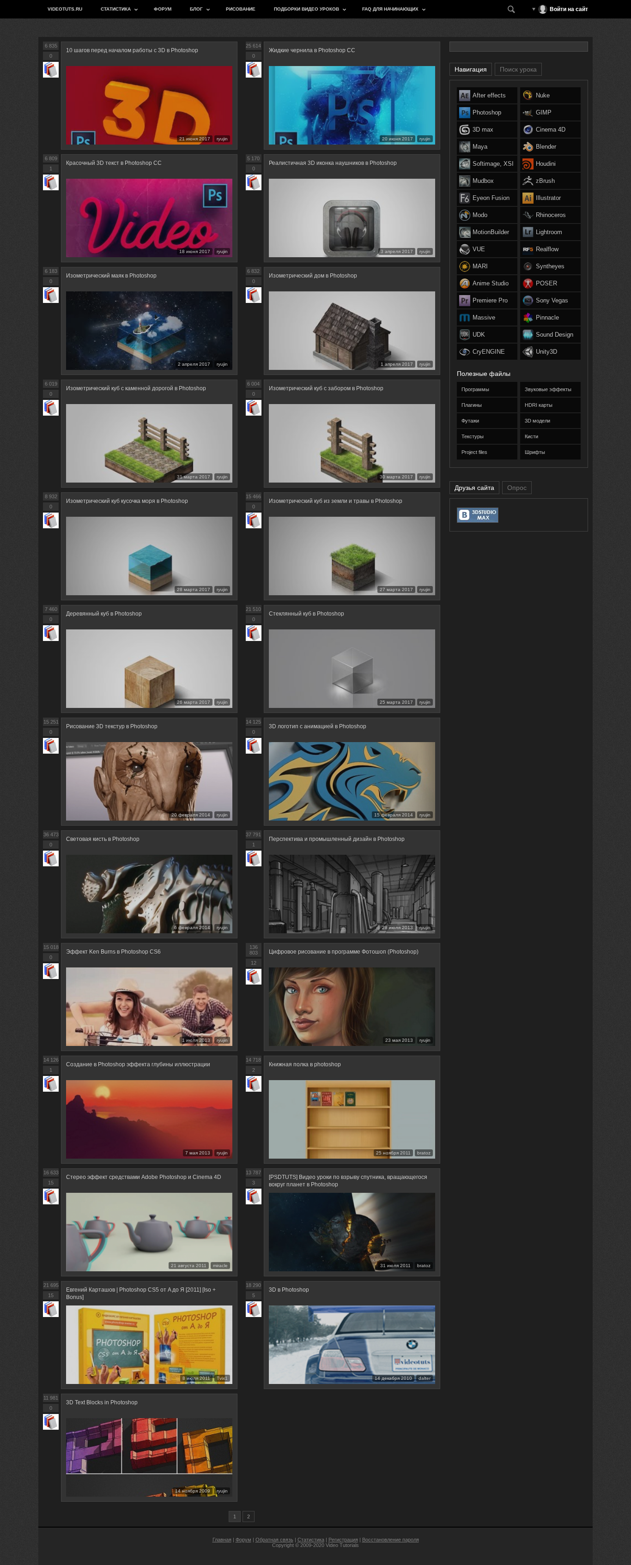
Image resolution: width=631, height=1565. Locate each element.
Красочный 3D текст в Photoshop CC (114, 163)
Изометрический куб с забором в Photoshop (326, 388)
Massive (484, 317)
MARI (480, 266)
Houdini (546, 163)
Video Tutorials (342, 1545)
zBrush (545, 180)
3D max (483, 129)
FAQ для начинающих (390, 9)
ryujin (222, 138)
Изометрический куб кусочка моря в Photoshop (127, 501)
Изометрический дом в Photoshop (313, 275)
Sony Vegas (552, 300)
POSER (546, 283)
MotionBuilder (491, 232)
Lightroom (549, 232)
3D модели (537, 420)
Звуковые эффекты (548, 389)
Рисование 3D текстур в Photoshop (112, 726)
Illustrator (548, 197)
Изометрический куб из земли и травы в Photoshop (335, 501)
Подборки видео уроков (306, 9)
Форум (162, 9)
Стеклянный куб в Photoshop (306, 613)
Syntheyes (550, 266)
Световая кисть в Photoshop (103, 839)
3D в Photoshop (289, 1290)
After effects (489, 95)
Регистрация (343, 1539)
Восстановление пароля (390, 1539)
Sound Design (554, 334)
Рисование (240, 9)
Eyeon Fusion (491, 197)
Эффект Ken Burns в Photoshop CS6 (113, 952)
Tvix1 (222, 1378)
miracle (220, 1265)
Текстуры (472, 436)
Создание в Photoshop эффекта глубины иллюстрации (138, 1064)
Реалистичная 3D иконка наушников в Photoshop (333, 163)
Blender (546, 146)
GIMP (544, 112)
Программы (475, 389)
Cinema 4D (550, 129)
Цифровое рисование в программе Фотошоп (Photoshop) (344, 952)
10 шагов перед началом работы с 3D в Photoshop (132, 50)
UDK (479, 334)
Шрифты (535, 452)
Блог (196, 9)
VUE (479, 249)
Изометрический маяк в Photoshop (111, 275)
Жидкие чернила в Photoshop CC (312, 50)
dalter (425, 1378)
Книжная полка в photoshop (305, 1064)
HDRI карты (538, 405)
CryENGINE (489, 351)
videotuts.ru (65, 9)
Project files (474, 452)
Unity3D (546, 351)
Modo (480, 214)
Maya (480, 146)
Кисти (531, 436)
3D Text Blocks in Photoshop (102, 1402)
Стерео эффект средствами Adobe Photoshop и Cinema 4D (143, 1177)
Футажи (470, 420)
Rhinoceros (551, 214)
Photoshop (487, 112)
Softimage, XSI (493, 163)
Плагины (471, 405)
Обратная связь (274, 1539)
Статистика (116, 9)
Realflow (547, 249)
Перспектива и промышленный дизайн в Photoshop (337, 839)
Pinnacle (547, 317)
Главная (221, 1539)
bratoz (424, 1152)
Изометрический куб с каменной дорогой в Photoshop (136, 388)
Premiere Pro (490, 300)
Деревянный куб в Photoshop (104, 613)
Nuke (543, 95)
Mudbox (483, 180)
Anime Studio (491, 283)
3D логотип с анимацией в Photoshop (317, 726)
